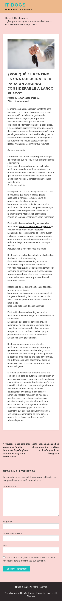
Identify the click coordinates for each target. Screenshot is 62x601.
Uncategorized (22, 101)
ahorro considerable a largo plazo (35, 226)
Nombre (7, 522)
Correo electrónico (12, 533)
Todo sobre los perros (18, 10)
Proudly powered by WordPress (20, 593)
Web (5, 545)
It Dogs (15, 5)
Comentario (9, 486)
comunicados (23, 98)
